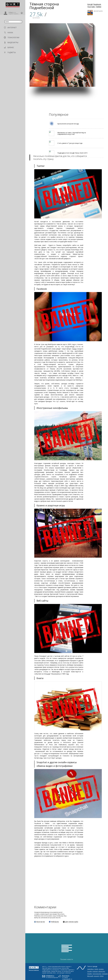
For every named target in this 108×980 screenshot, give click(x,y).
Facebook (97, 4)
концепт (96, 976)
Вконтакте (65, 976)
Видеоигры (12, 42)
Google (89, 971)
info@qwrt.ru (50, 976)
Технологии (13, 37)
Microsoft (90, 976)
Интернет (12, 27)
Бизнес (10, 47)
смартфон (90, 969)
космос (101, 969)
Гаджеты (11, 52)
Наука (10, 32)
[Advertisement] (66, 101)
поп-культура (97, 974)
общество (101, 971)
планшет (105, 974)
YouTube (91, 7)
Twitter (98, 7)
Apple (96, 969)
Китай (89, 4)
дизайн (89, 974)
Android (95, 971)
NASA (101, 976)
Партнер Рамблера (34, 970)
